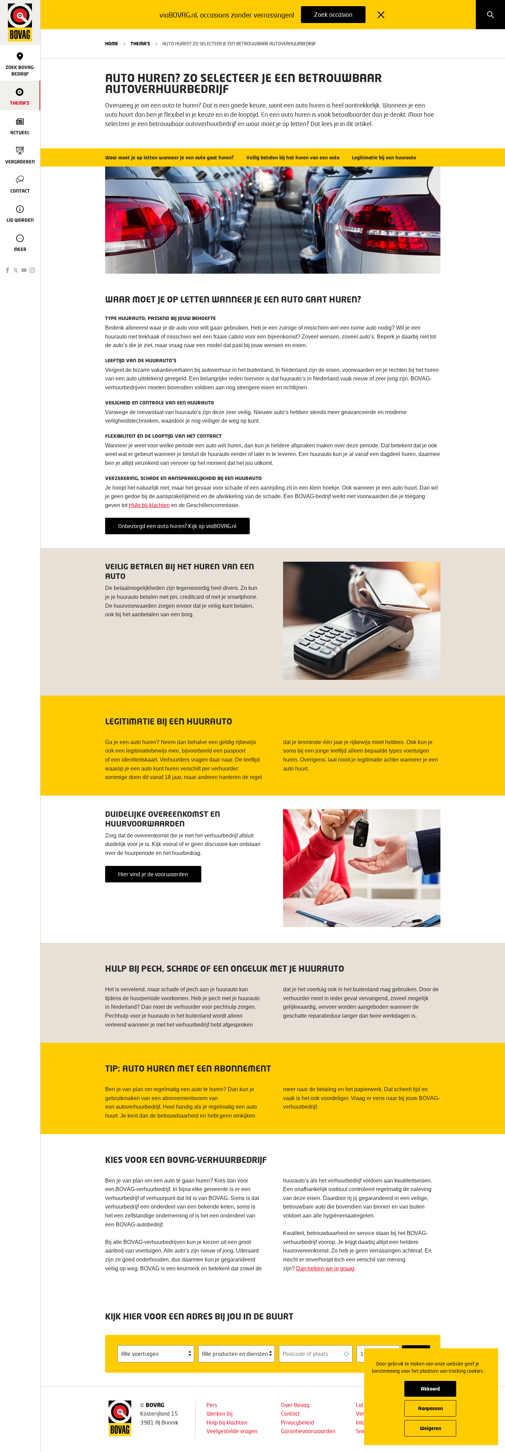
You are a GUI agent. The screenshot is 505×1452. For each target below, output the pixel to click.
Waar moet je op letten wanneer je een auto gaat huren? (170, 157)
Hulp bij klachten (226, 1422)
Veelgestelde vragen (231, 1431)
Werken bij (219, 1413)
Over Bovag (295, 1405)
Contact (290, 1413)
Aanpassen (430, 1408)
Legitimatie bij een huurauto (384, 157)
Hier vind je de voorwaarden (153, 874)
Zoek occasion (333, 14)
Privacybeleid (297, 1422)
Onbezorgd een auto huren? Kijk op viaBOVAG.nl (177, 526)
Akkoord (430, 1389)
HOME (111, 43)
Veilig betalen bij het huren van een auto (293, 157)
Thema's (140, 43)
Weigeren (430, 1428)
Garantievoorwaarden (308, 1431)
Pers (211, 1405)
